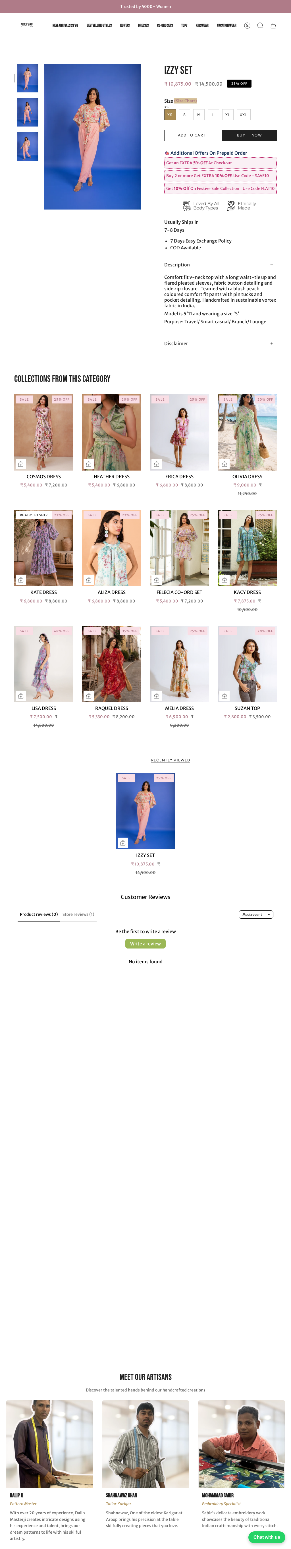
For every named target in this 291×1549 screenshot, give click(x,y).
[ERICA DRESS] (179, 432)
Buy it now (249, 135)
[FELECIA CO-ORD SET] (179, 548)
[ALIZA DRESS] (111, 548)
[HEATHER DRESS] (111, 432)
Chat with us (266, 1537)
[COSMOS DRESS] (43, 432)
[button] (260, 25)
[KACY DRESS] (247, 548)
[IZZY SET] (145, 811)
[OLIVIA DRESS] (247, 432)
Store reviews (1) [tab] (78, 914)
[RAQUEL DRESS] (111, 664)
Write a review (145, 944)
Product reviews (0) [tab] (39, 914)
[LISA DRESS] (43, 664)
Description (177, 265)
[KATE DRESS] (43, 548)
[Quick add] (21, 464)
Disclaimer (176, 343)
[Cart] (273, 25)
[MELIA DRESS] (179, 664)
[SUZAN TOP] (247, 664)
